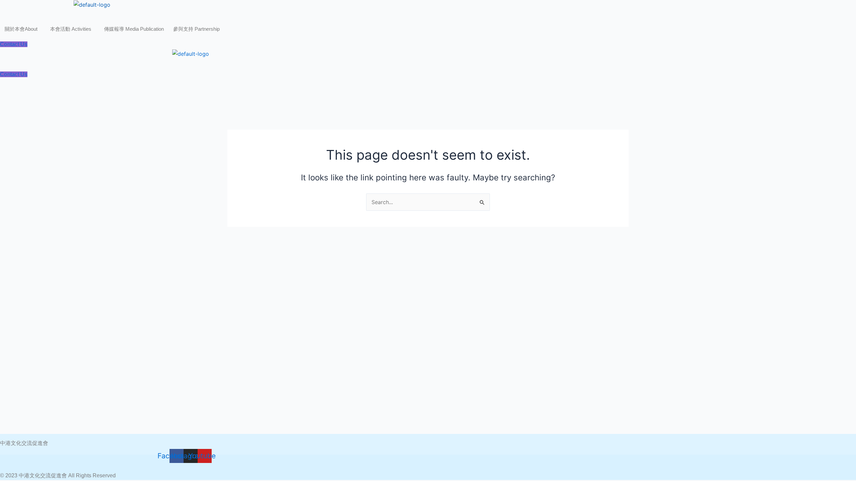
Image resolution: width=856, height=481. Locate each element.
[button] (22, 29)
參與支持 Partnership (196, 29)
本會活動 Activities (70, 29)
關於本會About (21, 29)
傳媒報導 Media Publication (134, 29)
